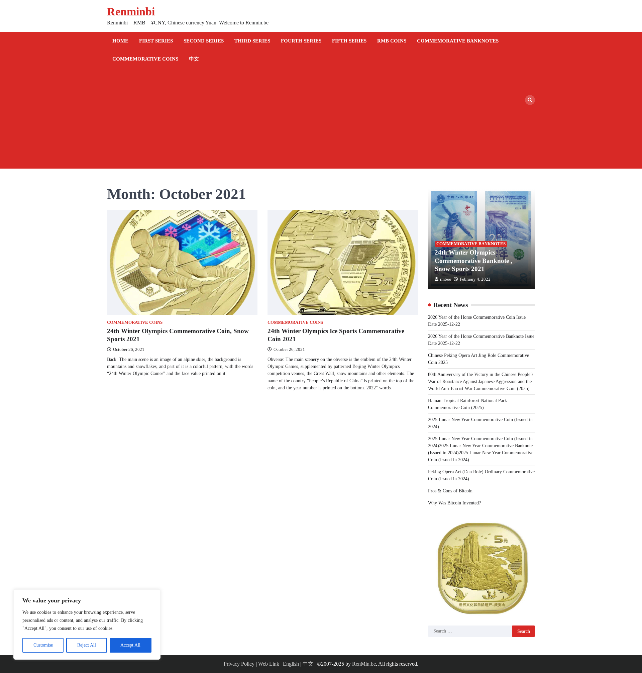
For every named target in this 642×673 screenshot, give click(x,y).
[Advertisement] (316, 118)
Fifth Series (349, 40)
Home (120, 40)
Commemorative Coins (145, 59)
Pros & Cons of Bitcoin (450, 490)
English (291, 664)
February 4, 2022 (475, 279)
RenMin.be (364, 664)
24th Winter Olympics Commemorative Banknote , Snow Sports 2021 (473, 261)
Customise (43, 645)
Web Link (268, 664)
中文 (194, 59)
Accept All (130, 645)
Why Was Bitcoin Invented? (454, 502)
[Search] (530, 100)
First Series (156, 40)
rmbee (445, 279)
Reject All (86, 645)
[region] (86, 624)
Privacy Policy (239, 664)
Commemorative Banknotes (458, 40)
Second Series (204, 40)
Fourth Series (301, 40)
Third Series (252, 40)
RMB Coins (391, 40)
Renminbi (131, 11)
